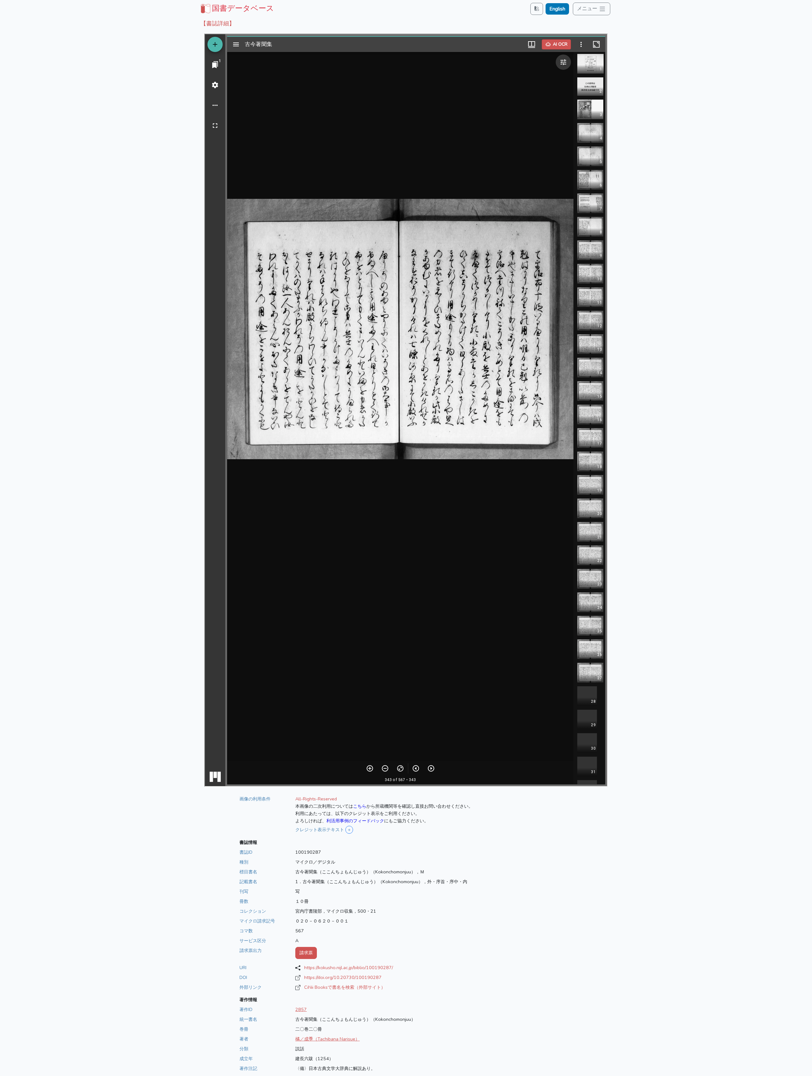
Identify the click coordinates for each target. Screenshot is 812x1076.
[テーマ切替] (536, 9)
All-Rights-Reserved (316, 799)
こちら (359, 806)
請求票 (306, 952)
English (557, 8)
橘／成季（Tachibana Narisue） (327, 1039)
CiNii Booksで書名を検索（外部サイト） (344, 987)
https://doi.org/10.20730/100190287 (343, 977)
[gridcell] (236, 8)
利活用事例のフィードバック (355, 821)
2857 (301, 1009)
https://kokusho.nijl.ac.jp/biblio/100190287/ (348, 967)
